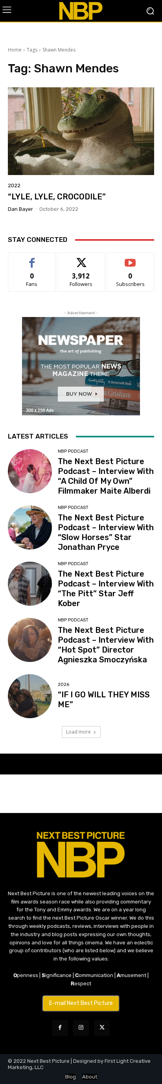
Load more (78, 731)
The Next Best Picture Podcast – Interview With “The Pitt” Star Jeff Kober (106, 588)
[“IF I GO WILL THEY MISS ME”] (30, 696)
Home (15, 49)
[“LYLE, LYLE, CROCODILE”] (81, 131)
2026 (63, 684)
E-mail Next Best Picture (81, 1003)
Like (32, 259)
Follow (81, 259)
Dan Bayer (20, 209)
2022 (14, 185)
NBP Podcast (73, 451)
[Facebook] (60, 1028)
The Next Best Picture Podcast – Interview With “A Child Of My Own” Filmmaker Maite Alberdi (106, 476)
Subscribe (130, 259)
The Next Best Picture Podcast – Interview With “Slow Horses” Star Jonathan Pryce (106, 532)
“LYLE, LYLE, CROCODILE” (57, 196)
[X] (102, 1028)
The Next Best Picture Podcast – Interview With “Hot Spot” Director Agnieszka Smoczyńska (106, 644)
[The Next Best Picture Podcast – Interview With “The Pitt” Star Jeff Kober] (30, 584)
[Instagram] (80, 1028)
